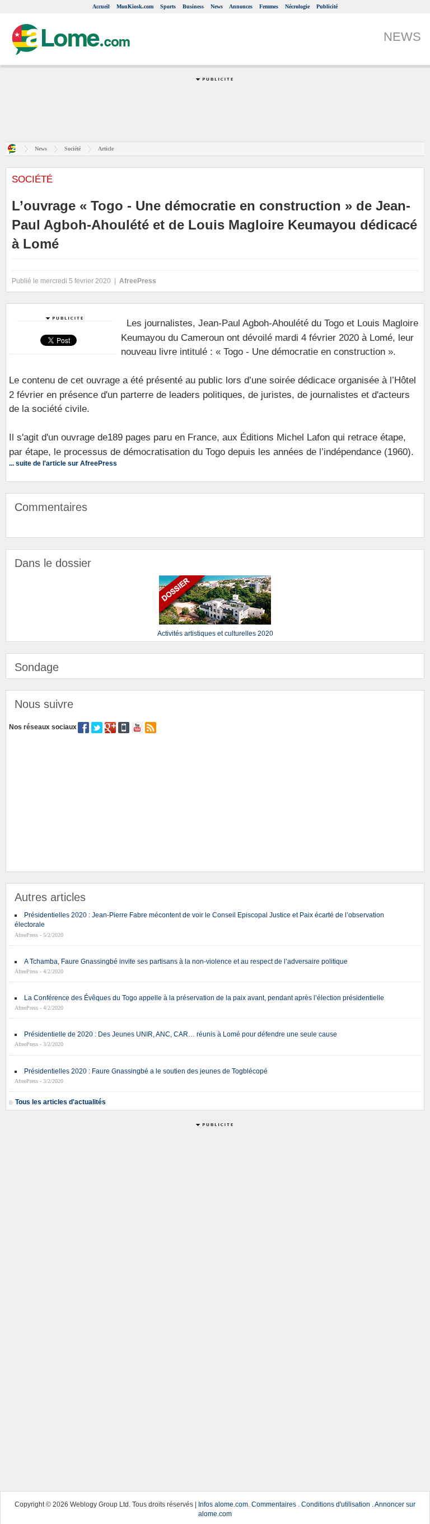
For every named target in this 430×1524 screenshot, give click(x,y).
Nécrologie (297, 6)
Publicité (327, 6)
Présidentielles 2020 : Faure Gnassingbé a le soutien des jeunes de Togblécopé (146, 1071)
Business (193, 6)
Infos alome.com (223, 1504)
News (217, 6)
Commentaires (273, 1504)
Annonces (241, 6)
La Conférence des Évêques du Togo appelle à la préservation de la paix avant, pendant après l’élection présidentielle (204, 998)
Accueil (101, 6)
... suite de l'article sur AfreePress (63, 463)
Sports (168, 6)
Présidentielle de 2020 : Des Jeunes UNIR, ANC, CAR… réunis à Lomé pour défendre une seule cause (180, 1034)
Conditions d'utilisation (335, 1504)
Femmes (268, 6)
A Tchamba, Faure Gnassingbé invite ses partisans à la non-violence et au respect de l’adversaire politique (186, 961)
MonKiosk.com (134, 6)
